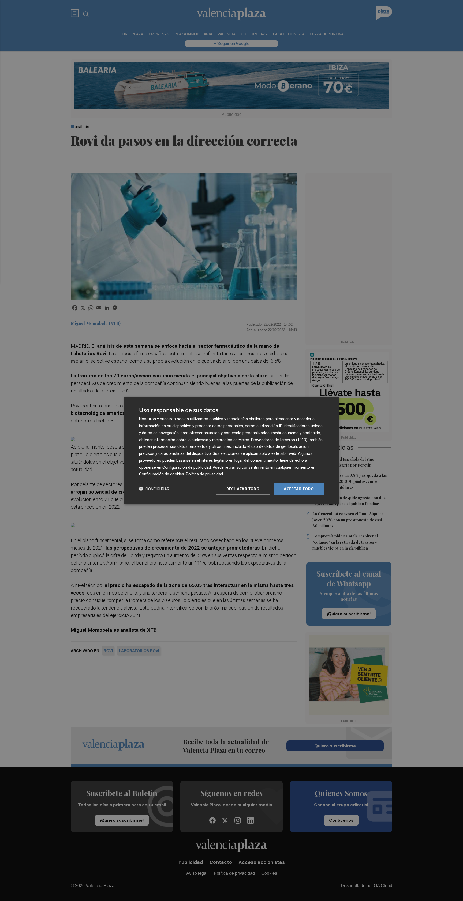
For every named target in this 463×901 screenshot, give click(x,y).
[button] (154, 489)
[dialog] (231, 450)
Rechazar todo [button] (242, 488)
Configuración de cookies (161, 474)
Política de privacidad (204, 474)
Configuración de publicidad (186, 467)
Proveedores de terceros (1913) (279, 439)
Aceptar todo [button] (299, 488)
